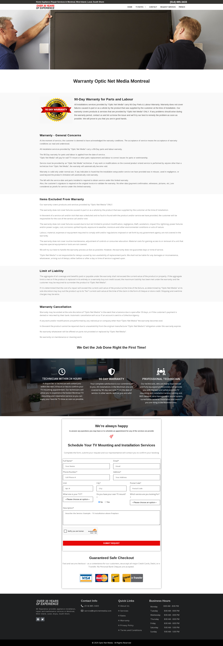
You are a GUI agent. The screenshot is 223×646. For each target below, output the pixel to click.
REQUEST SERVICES (168, 7)
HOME (129, 7)
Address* (117, 472)
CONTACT (153, 7)
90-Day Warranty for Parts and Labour (103, 99)
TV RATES (139, 7)
